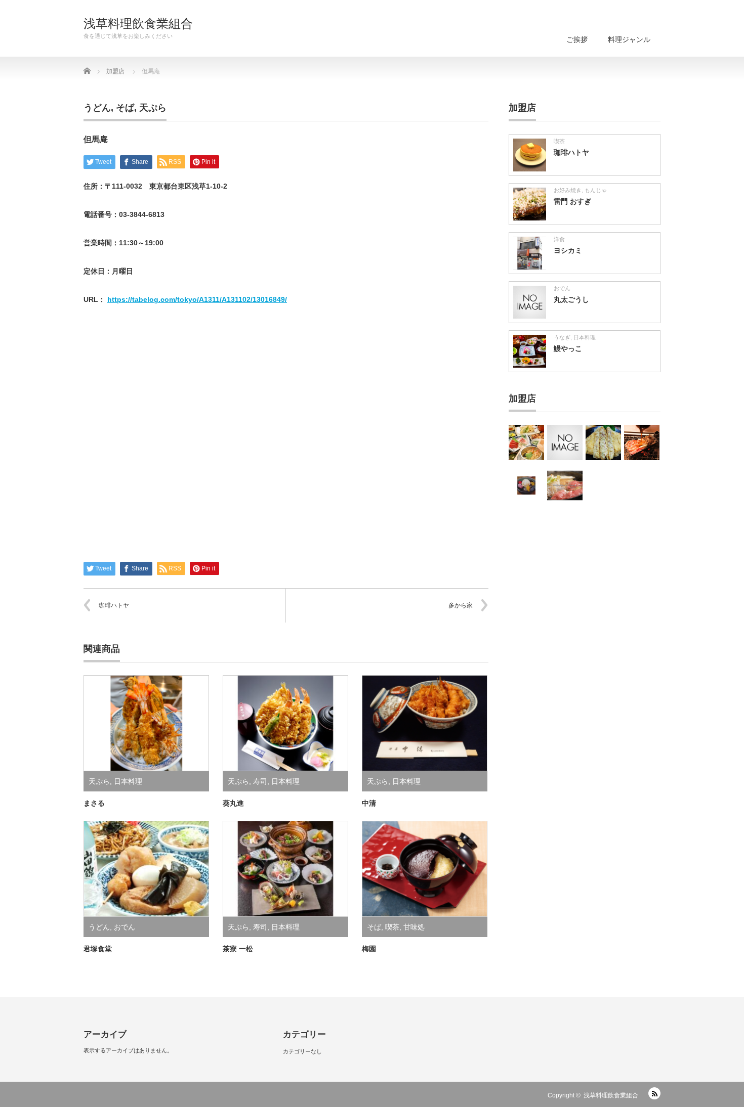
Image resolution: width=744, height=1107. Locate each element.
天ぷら (153, 108)
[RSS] (654, 1093)
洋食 (559, 239)
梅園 (369, 949)
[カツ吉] (603, 442)
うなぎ (562, 337)
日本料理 (128, 781)
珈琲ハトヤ (114, 605)
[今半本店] (565, 485)
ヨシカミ (568, 250)
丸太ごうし (571, 299)
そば (125, 108)
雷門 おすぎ (572, 201)
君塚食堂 (98, 949)
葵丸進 (233, 803)
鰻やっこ (568, 348)
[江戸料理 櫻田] (641, 442)
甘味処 (414, 927)
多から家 (460, 605)
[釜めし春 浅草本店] (526, 442)
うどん (97, 108)
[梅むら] (526, 485)
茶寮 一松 (238, 949)
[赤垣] (565, 442)
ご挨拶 (577, 39)
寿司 (260, 781)
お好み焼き (568, 190)
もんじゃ (596, 190)
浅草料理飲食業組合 (138, 24)
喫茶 (392, 927)
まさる (94, 803)
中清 (369, 803)
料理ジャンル (629, 39)
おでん (124, 927)
